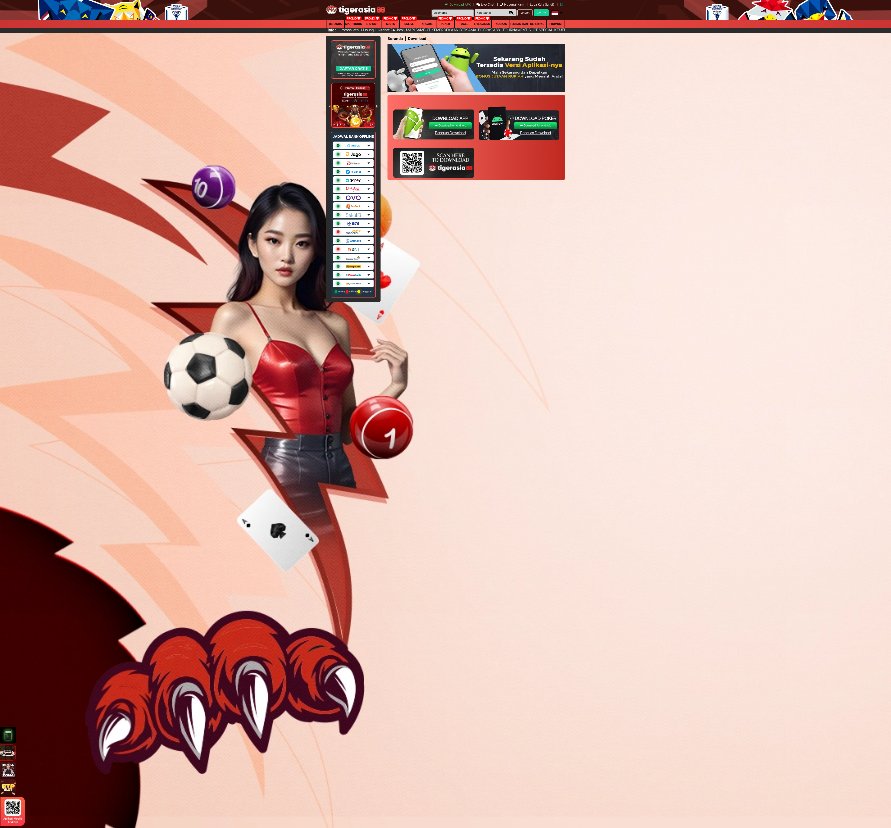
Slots (390, 24)
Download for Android (452, 125)
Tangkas (500, 24)
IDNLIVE (409, 24)
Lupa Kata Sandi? (542, 4)
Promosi (555, 24)
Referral (537, 24)
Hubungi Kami (514, 4)
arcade (427, 24)
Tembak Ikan (519, 24)
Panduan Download (450, 133)
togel (463, 24)
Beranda (335, 24)
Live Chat (487, 4)
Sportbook (353, 24)
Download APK (460, 4)
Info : (332, 30)
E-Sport (372, 24)
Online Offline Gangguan (354, 291)
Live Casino (482, 24)
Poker (445, 24)
